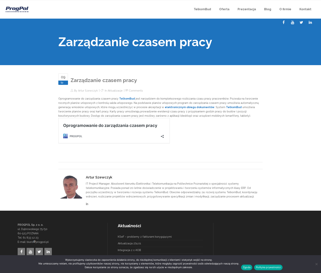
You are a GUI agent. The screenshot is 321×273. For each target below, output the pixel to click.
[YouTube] (292, 22)
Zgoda (246, 267)
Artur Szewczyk (88, 90)
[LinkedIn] (310, 22)
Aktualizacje (115, 90)
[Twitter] (301, 22)
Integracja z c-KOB (129, 250)
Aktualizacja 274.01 (129, 243)
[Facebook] (283, 22)
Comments (136, 90)
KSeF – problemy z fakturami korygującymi (145, 236)
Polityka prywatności (268, 267)
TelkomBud (127, 98)
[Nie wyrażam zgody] (316, 264)
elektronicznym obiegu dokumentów (189, 107)
